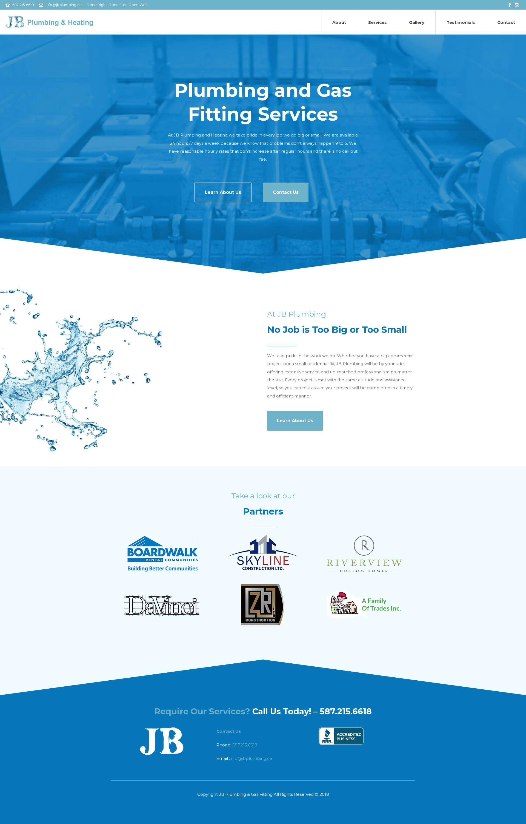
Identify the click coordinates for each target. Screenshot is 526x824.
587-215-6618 (23, 4)
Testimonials (461, 22)
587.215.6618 (244, 745)
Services (377, 22)
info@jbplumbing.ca (64, 4)
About (339, 22)
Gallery (416, 22)
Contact (506, 22)
